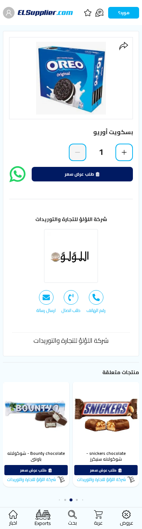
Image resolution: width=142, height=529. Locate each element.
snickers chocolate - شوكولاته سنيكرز (107, 456)
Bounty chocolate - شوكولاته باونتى (37, 456)
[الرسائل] (99, 13)
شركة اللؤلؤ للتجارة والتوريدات (71, 219)
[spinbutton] (100, 152)
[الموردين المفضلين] (88, 13)
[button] (85, 500)
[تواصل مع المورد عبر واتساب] (17, 174)
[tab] (96, 301)
